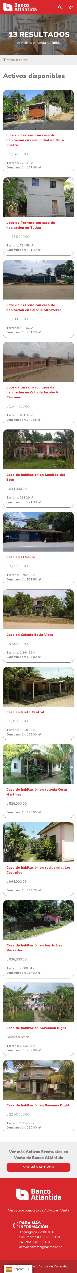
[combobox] (18, 1269)
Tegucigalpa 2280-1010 (37, 1232)
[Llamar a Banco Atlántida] (72, 7)
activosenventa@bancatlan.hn (40, 1247)
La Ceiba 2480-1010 (34, 1242)
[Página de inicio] (20, 7)
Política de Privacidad (53, 1266)
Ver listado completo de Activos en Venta (38, 1210)
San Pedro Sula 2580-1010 (39, 1237)
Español (19, 1269)
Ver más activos (38, 1167)
